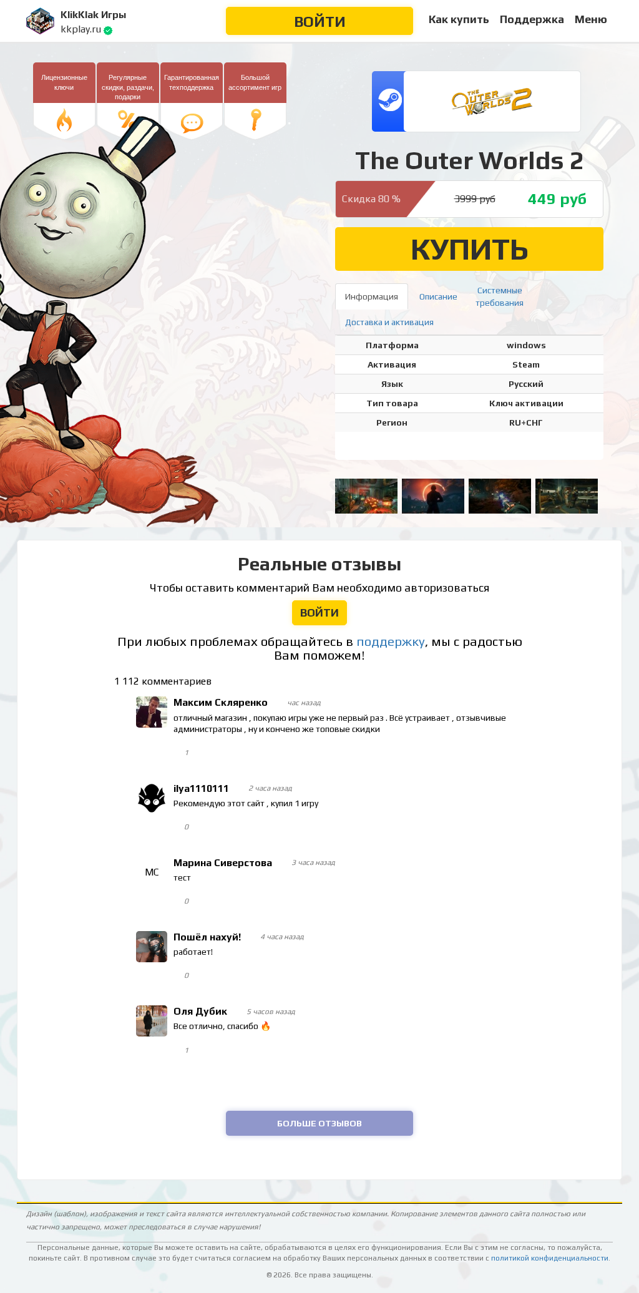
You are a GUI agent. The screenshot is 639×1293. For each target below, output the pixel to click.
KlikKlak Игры (93, 15)
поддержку (390, 641)
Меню (591, 19)
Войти (320, 21)
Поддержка (532, 19)
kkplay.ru (81, 29)
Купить (470, 248)
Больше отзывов (319, 1123)
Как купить (459, 19)
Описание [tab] (438, 296)
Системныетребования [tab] (500, 296)
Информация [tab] (371, 296)
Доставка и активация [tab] (389, 322)
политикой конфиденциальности (549, 1258)
